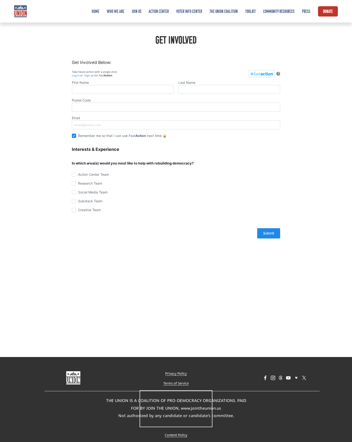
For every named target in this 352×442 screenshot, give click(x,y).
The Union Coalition (224, 11)
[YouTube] (288, 377)
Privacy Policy (176, 373)
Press (306, 11)
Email (76, 118)
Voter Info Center (189, 11)
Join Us (137, 11)
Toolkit (250, 11)
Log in (75, 75)
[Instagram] (273, 377)
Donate (328, 11)
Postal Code (81, 100)
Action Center (159, 11)
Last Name (186, 82)
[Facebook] (265, 377)
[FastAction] (261, 73)
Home (95, 11)
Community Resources (279, 11)
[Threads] (280, 377)
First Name (80, 82)
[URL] (296, 377)
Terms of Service (176, 383)
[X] (304, 377)
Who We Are (115, 11)
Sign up (89, 75)
